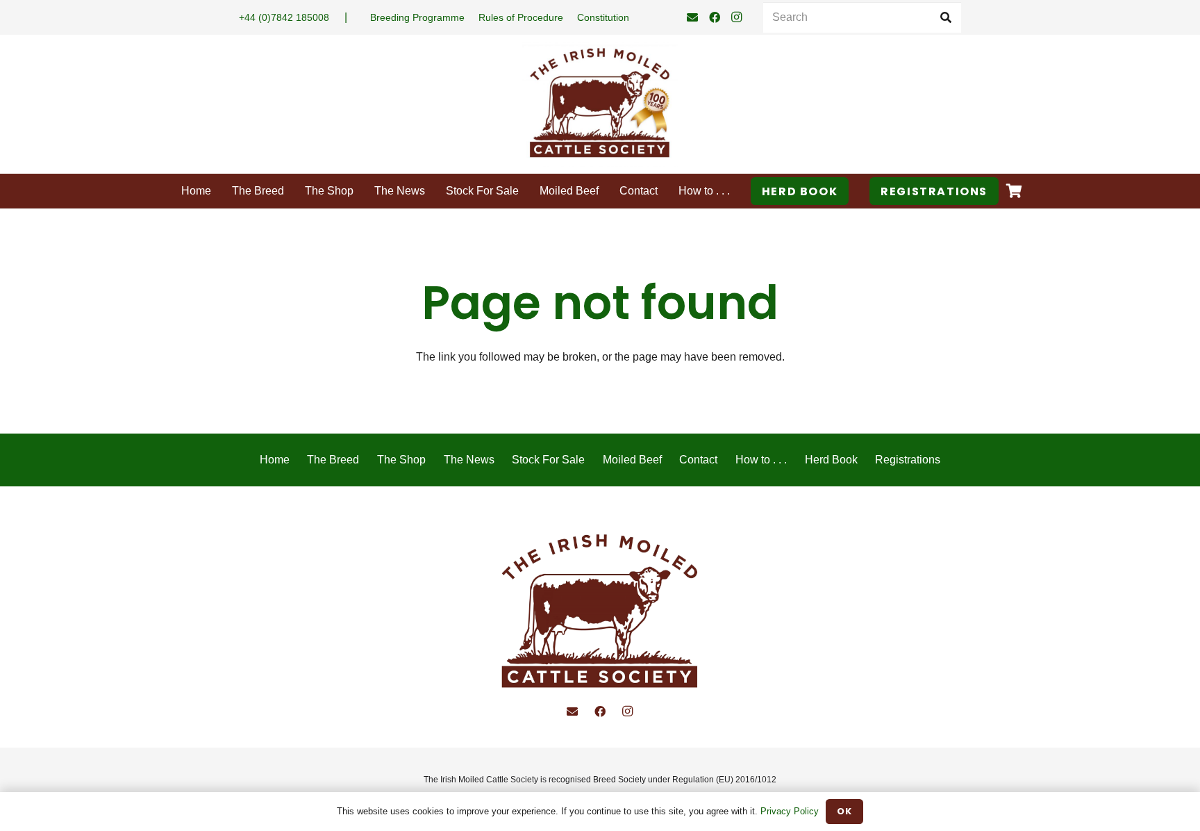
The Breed (333, 460)
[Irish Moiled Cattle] (600, 613)
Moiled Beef (632, 460)
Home (275, 460)
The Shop (401, 460)
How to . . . (761, 460)
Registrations (907, 460)
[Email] (692, 17)
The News (469, 460)
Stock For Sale (548, 460)
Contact (698, 460)
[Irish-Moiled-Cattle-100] (600, 104)
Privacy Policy (789, 811)
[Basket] (1014, 191)
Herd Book (831, 460)
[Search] (945, 17)
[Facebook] (714, 17)
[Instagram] (737, 17)
